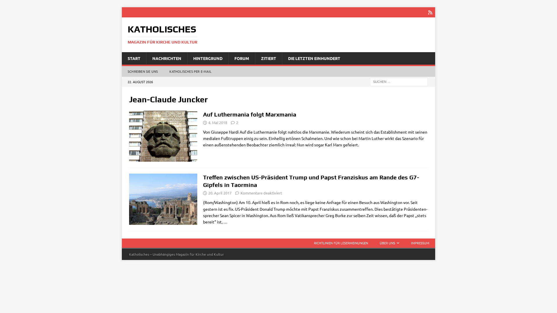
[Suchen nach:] (399, 81)
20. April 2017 (220, 192)
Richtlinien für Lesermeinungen (341, 243)
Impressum (420, 243)
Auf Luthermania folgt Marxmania (249, 114)
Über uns (387, 243)
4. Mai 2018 (217, 122)
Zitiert (268, 58)
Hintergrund (208, 58)
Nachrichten (166, 58)
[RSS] (430, 12)
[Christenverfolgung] (163, 136)
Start (134, 58)
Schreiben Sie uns (143, 71)
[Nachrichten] (163, 199)
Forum (241, 58)
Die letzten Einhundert (314, 58)
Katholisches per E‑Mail (190, 71)
